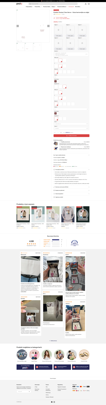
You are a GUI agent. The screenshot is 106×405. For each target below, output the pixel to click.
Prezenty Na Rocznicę (72, 361)
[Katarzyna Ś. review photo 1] (30, 269)
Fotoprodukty (29, 6)
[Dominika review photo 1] (30, 313)
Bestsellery (77, 6)
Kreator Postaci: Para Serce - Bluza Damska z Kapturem (67, 224)
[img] (24, 253)
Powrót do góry (53, 378)
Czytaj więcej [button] (23, 291)
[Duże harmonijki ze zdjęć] (22, 354)
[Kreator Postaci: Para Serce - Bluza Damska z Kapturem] (67, 214)
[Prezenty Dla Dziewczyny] (47, 354)
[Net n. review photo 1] (53, 308)
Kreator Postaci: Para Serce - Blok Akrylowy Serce (52, 224)
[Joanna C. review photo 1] (75, 318)
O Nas (36, 386)
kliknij (63, 0)
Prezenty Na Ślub (84, 361)
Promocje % (71, 6)
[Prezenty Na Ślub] (84, 354)
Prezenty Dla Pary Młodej (59, 361)
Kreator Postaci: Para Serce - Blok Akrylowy (37, 224)
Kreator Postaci (34, 361)
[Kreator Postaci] (34, 354)
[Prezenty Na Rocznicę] (71, 354)
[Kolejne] (48, 26)
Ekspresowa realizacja (66, 146)
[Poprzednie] (18, 26)
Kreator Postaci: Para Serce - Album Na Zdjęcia (23, 224)
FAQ (46, 386)
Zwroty (47, 394)
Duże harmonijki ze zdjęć (21, 361)
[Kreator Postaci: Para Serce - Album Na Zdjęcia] (23, 214)
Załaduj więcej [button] (54, 340)
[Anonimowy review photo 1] (53, 269)
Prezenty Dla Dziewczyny (46, 361)
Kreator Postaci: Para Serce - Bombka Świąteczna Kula (81, 224)
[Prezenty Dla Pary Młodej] (59, 354)
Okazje (53, 6)
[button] (89, 4)
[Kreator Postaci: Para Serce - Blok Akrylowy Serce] (53, 214)
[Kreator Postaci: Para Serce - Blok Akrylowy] (38, 214)
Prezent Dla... (37, 6)
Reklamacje (48, 392)
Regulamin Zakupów (62, 386)
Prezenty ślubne (46, 6)
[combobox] (53, 4)
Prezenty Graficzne (61, 6)
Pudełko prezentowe (65, 142)
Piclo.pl (20, 401)
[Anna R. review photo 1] (75, 273)
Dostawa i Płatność (49, 397)
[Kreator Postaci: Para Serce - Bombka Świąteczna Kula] (82, 214)
